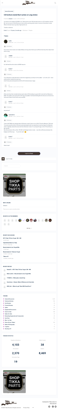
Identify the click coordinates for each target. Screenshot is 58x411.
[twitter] (53, 407)
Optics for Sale (8, 313)
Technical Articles (9, 301)
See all (29, 228)
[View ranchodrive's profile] (5, 115)
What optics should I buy (19, 278)
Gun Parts (7, 318)
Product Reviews (9, 305)
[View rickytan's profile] (5, 56)
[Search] (55, 3)
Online (5, 205)
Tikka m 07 (5, 256)
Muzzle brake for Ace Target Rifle (11, 247)
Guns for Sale (8, 311)
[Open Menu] (2, 3)
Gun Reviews (8, 303)
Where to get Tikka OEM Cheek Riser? (22, 286)
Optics (6, 307)
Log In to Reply (29, 153)
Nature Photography (9, 324)
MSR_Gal (9, 286)
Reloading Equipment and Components (14, 316)
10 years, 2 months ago (16, 30)
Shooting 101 (8, 328)
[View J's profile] (5, 86)
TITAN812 (9, 278)
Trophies (7, 326)
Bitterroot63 (10, 273)
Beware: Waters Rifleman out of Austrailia (24, 282)
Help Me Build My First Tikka (10, 242)
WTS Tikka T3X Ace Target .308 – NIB (12, 238)
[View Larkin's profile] (5, 41)
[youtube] (55, 407)
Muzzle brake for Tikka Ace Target (11, 252)
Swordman (9, 282)
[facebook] (49, 407)
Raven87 (9, 269)
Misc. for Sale (8, 320)
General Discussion (9, 11)
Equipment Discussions (10, 309)
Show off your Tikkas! (10, 322)
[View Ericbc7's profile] (5, 69)
